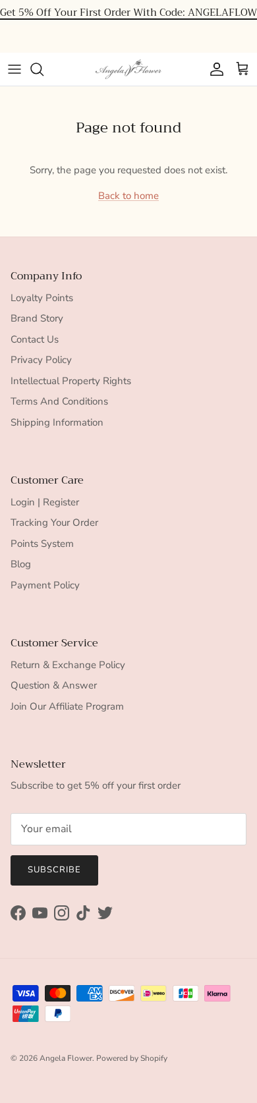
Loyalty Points (42, 297)
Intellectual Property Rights (71, 380)
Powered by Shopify (131, 1058)
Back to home (128, 195)
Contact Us (35, 339)
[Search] (43, 69)
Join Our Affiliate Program (67, 706)
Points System (42, 543)
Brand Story (37, 318)
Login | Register (45, 502)
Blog (21, 564)
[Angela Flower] (128, 69)
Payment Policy (45, 585)
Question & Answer (54, 685)
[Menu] (14, 69)
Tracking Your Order (54, 522)
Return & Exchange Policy (68, 664)
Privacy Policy (41, 359)
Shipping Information (57, 422)
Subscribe (54, 870)
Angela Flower (66, 1058)
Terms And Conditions (59, 401)
